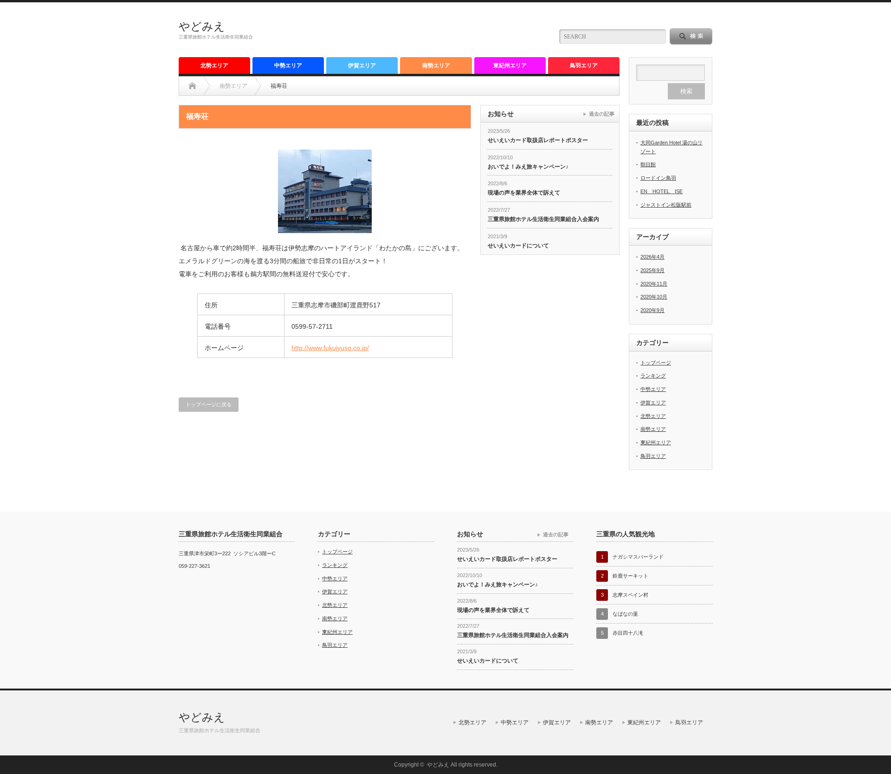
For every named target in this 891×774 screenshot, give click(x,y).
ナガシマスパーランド (638, 556)
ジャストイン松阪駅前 (665, 205)
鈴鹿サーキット (630, 576)
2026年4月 (652, 257)
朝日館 (648, 164)
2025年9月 (652, 270)
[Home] (192, 86)
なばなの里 (625, 614)
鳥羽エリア (584, 65)
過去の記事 (601, 114)
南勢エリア (436, 65)
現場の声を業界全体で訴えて (524, 192)
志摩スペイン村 (630, 595)
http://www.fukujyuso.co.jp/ (330, 347)
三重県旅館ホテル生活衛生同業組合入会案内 (543, 219)
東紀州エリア (510, 65)
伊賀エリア (362, 65)
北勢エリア (214, 65)
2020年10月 (653, 296)
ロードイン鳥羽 (658, 178)
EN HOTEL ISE (661, 191)
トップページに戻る (209, 404)
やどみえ (202, 26)
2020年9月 (652, 310)
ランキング (653, 375)
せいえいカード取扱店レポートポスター (538, 140)
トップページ (655, 362)
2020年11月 (653, 283)
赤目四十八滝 (628, 633)
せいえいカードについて (518, 245)
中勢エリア (288, 65)
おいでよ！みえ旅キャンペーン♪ (528, 166)
